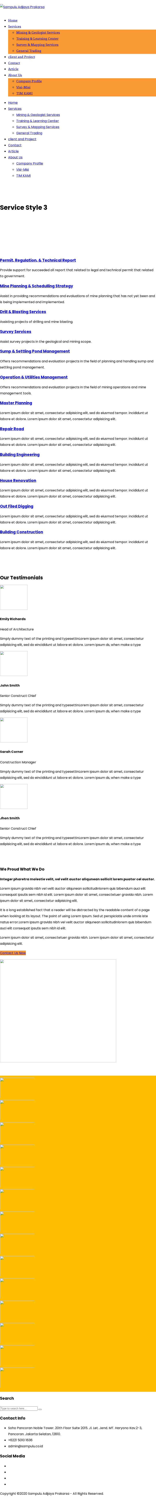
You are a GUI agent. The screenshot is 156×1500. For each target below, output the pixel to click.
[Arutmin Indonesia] (17, 1208)
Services (14, 26)
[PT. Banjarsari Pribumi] (17, 1386)
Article (13, 69)
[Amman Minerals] (17, 1141)
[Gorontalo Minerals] (17, 1163)
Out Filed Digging (16, 506)
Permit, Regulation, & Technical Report (38, 260)
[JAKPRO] (17, 1186)
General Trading (28, 51)
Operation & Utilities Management (34, 377)
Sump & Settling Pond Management (35, 351)
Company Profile (29, 81)
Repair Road (12, 429)
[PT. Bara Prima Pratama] (17, 1364)
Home (12, 20)
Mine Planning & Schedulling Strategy (36, 286)
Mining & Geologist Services (38, 32)
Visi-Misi (23, 87)
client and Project (21, 57)
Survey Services (15, 331)
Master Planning (16, 403)
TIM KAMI (24, 93)
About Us (15, 75)
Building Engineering (20, 454)
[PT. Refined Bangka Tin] (17, 1319)
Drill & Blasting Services (23, 312)
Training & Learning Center (37, 38)
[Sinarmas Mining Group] (17, 1275)
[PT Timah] (17, 1119)
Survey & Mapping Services (37, 45)
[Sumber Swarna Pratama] (17, 1230)
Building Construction (21, 532)
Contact (14, 63)
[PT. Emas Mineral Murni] (17, 1342)
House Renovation (18, 480)
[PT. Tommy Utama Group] (17, 1297)
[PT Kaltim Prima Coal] (17, 1097)
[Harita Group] (17, 1253)
